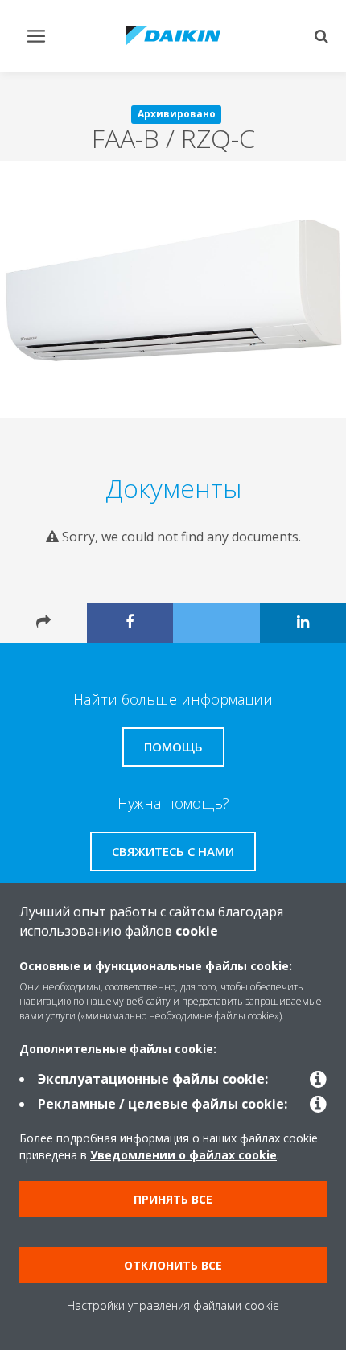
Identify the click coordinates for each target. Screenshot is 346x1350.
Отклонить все (173, 1265)
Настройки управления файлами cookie (173, 1305)
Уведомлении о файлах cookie (183, 1155)
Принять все (173, 1199)
